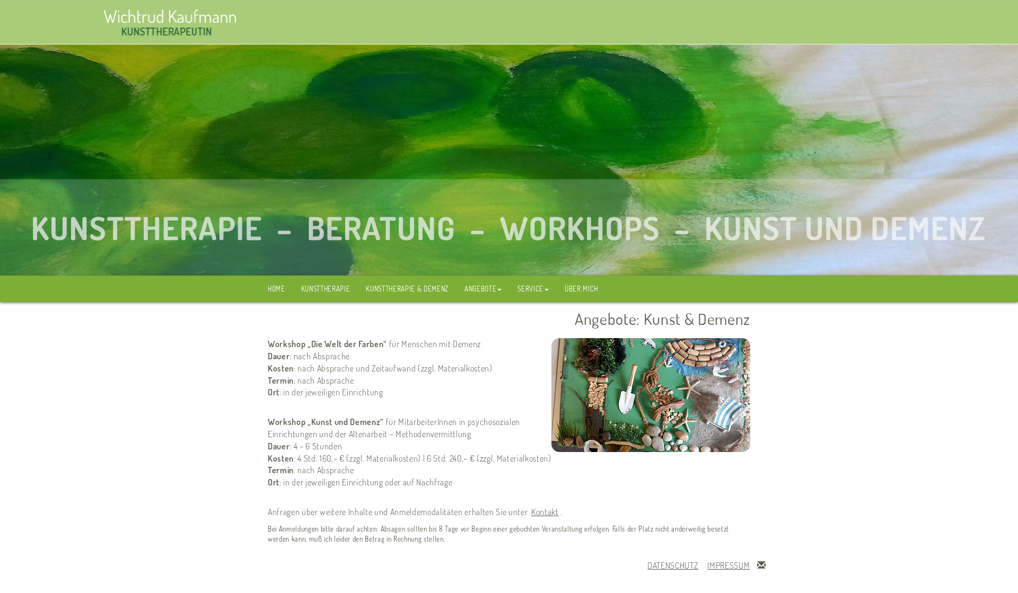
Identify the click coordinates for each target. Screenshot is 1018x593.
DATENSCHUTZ (672, 565)
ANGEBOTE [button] (480, 288)
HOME (276, 288)
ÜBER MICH (581, 288)
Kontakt (545, 512)
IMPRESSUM (728, 565)
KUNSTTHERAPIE (325, 288)
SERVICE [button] (530, 288)
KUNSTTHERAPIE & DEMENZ (407, 288)
